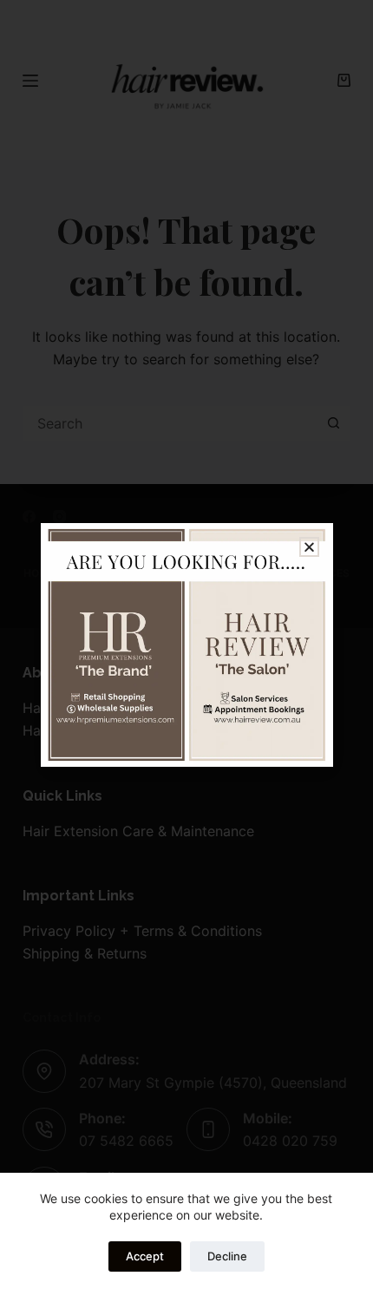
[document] (186, 644)
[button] (309, 546)
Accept (145, 1256)
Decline (227, 1256)
